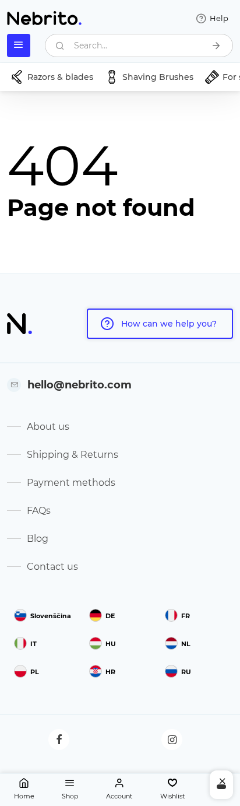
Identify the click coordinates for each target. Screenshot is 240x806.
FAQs (39, 510)
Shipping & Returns (72, 454)
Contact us (52, 566)
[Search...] (216, 45)
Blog (37, 538)
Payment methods (71, 482)
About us (48, 426)
